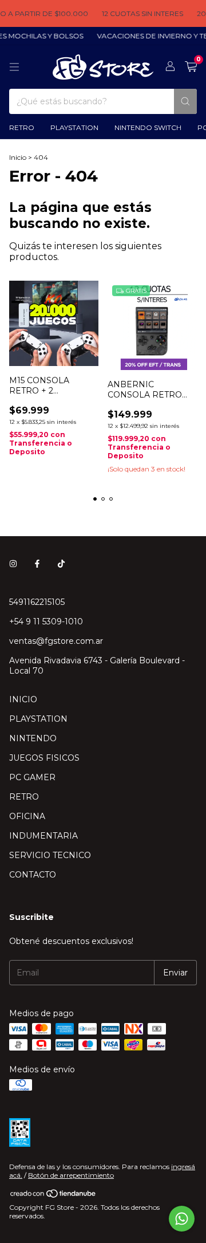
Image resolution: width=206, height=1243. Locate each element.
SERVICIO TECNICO (50, 855)
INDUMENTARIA (43, 836)
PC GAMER (32, 777)
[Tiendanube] (53, 1195)
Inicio (17, 157)
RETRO (21, 127)
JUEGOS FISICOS (44, 758)
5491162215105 (37, 602)
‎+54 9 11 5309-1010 (46, 621)
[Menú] (14, 67)
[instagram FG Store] (13, 564)
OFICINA (27, 816)
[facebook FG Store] (37, 564)
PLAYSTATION (74, 127)
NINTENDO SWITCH (147, 127)
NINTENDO (33, 738)
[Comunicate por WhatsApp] (182, 1219)
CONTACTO (32, 875)
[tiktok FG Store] (61, 564)
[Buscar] (185, 101)
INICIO (23, 699)
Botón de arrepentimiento (71, 1175)
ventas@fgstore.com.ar (56, 641)
